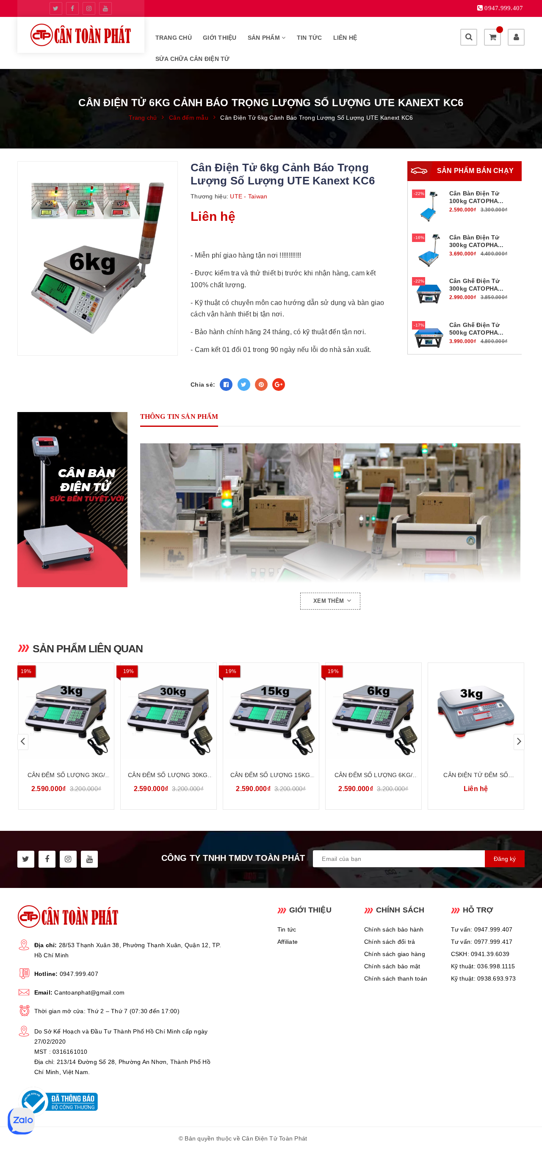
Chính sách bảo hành (394, 929)
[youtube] (105, 8)
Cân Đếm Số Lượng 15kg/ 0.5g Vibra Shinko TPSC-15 (271, 776)
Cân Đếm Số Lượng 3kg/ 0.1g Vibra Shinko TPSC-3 (66, 776)
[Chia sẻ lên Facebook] (226, 384)
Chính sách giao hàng (394, 954)
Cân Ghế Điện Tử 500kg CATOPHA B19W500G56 (474, 333)
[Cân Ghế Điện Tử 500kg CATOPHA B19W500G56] (429, 337)
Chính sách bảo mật (392, 966)
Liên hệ (345, 37)
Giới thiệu (220, 37)
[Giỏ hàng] (492, 37)
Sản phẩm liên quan (88, 648)
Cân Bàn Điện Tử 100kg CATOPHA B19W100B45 (474, 201)
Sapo (355, 1138)
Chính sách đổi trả (389, 941)
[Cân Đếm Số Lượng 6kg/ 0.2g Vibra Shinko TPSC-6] (373, 711)
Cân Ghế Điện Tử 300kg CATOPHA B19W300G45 (474, 289)
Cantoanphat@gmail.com (89, 992)
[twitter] (56, 8)
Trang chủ (173, 37)
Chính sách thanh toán (395, 978)
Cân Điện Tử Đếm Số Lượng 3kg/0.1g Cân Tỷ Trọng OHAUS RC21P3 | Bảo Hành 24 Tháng (475, 776)
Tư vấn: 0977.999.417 (482, 941)
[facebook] (72, 8)
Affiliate (287, 941)
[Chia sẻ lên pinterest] (261, 384)
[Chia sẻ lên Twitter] (244, 384)
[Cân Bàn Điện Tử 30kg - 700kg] (76, 499)
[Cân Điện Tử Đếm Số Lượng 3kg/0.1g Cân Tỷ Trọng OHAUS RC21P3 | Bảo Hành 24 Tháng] (476, 711)
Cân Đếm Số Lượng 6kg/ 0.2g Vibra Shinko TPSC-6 (373, 776)
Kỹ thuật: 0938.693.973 (483, 978)
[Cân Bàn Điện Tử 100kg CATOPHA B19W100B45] (429, 206)
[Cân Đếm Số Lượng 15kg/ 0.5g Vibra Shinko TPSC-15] (271, 711)
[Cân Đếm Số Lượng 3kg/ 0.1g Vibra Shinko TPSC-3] (66, 711)
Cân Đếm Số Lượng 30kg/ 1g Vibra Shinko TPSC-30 (168, 776)
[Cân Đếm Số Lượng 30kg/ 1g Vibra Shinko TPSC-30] (168, 711)
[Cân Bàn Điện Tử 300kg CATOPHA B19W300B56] (429, 249)
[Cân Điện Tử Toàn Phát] (81, 35)
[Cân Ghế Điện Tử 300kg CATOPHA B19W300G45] (429, 293)
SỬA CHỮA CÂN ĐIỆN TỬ (192, 58)
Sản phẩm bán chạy (475, 170)
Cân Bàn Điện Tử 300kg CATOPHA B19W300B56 (474, 245)
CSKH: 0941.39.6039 (480, 954)
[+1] (278, 384)
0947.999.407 (79, 973)
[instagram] (89, 8)
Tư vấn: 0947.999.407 (482, 929)
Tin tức (309, 37)
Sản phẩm (265, 37)
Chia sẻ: (203, 384)
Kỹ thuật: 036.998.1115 (483, 966)
